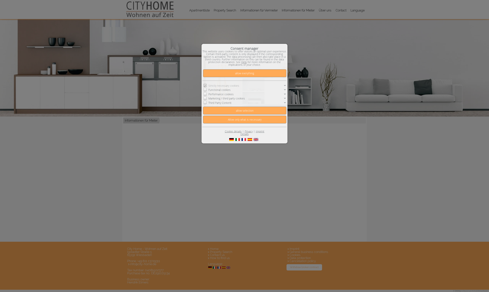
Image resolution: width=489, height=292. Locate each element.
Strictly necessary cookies (223, 85)
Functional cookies (219, 90)
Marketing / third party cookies (226, 98)
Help (244, 62)
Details (244, 134)
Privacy (249, 131)
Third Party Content (220, 102)
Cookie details (233, 131)
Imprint (260, 131)
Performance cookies (221, 94)
